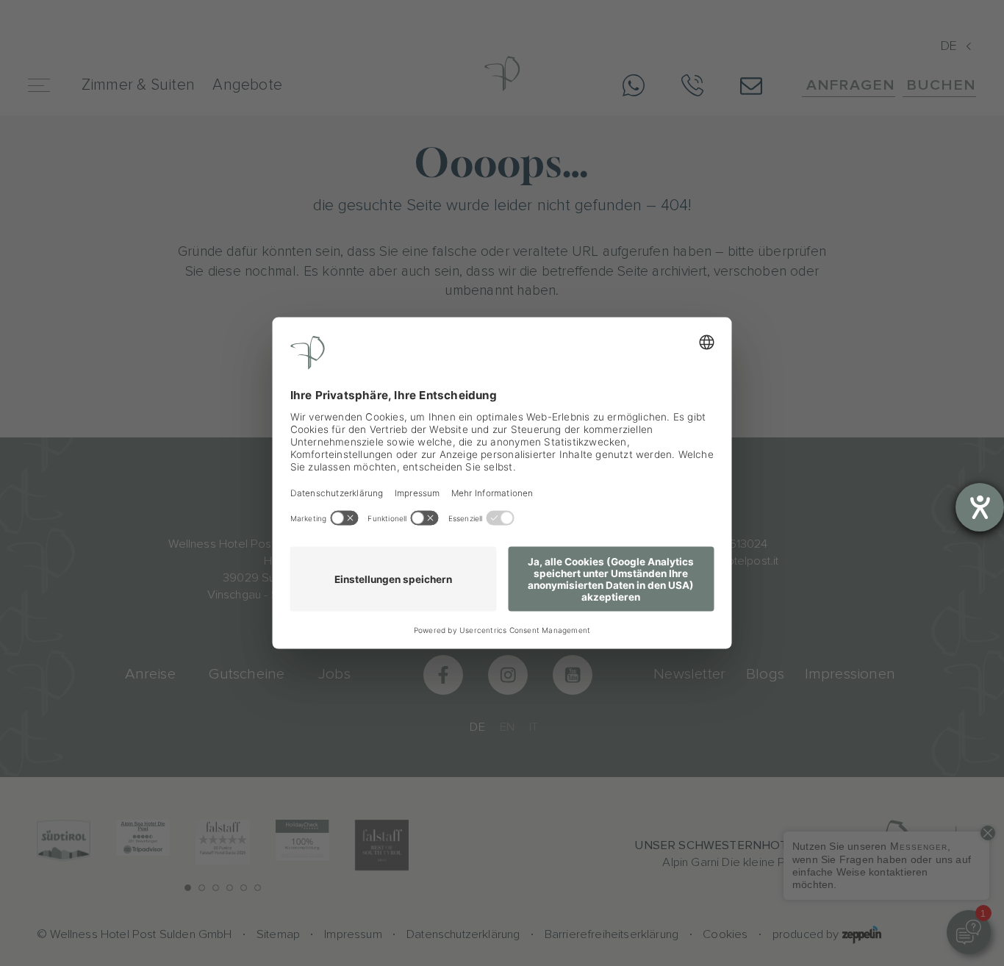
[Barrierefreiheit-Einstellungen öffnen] (979, 507)
